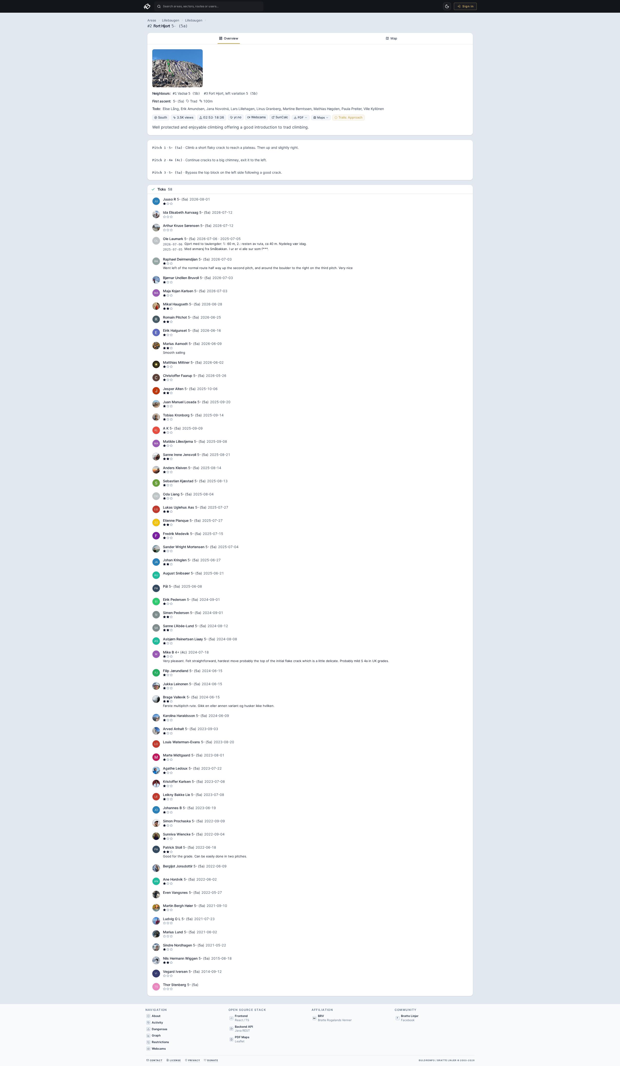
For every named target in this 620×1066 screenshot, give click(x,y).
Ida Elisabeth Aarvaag (180, 212)
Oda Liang (171, 494)
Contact (156, 1060)
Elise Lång (171, 109)
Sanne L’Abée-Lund (178, 626)
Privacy (194, 1060)
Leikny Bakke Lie (176, 795)
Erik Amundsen (192, 109)
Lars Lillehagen (243, 109)
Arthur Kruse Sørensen (181, 225)
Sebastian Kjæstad (178, 481)
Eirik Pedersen (174, 599)
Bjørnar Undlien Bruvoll (181, 278)
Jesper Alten (173, 389)
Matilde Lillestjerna (178, 441)
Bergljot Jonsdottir (177, 866)
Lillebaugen (170, 20)
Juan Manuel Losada (179, 402)
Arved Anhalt (173, 729)
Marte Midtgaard (176, 755)
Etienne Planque (176, 520)
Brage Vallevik (174, 697)
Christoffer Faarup (177, 375)
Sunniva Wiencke (177, 834)
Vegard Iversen (175, 971)
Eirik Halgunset (175, 330)
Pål (166, 586)
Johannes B (172, 808)
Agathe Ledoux (175, 768)
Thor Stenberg (174, 985)
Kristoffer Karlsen (177, 781)
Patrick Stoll (172, 847)
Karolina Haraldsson (179, 716)
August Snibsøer (176, 573)
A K (166, 428)
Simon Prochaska (177, 821)
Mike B (168, 652)
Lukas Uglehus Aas (178, 507)
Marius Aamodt (175, 344)
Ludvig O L (172, 919)
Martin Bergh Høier (178, 906)
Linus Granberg (269, 109)
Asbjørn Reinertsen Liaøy (183, 639)
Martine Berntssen (297, 109)
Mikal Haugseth (175, 304)
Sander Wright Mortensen (183, 547)
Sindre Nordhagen (177, 945)
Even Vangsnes (175, 892)
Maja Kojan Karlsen (178, 291)
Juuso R (169, 199)
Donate (212, 1060)
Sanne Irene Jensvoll (179, 455)
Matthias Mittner (176, 362)
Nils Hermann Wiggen (180, 958)
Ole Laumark (173, 239)
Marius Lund (173, 932)
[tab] (228, 38)
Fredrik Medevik (176, 534)
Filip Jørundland (175, 671)
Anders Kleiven (175, 468)
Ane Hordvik (173, 879)
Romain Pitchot (175, 317)
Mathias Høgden (327, 109)
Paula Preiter (352, 109)
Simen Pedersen (176, 613)
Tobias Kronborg (176, 415)
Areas (151, 20)
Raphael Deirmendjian (180, 259)
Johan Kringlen (175, 560)
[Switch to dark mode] (447, 6)
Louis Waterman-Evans (181, 742)
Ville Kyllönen (373, 109)
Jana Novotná (217, 109)
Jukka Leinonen (175, 684)
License (175, 1060)
